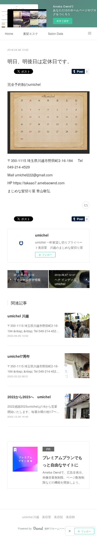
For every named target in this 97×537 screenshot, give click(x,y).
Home (9, 33)
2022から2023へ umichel (29, 396)
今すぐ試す (62, 21)
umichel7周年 (18, 356)
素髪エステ (30, 33)
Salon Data (55, 33)
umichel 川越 (18, 315)
